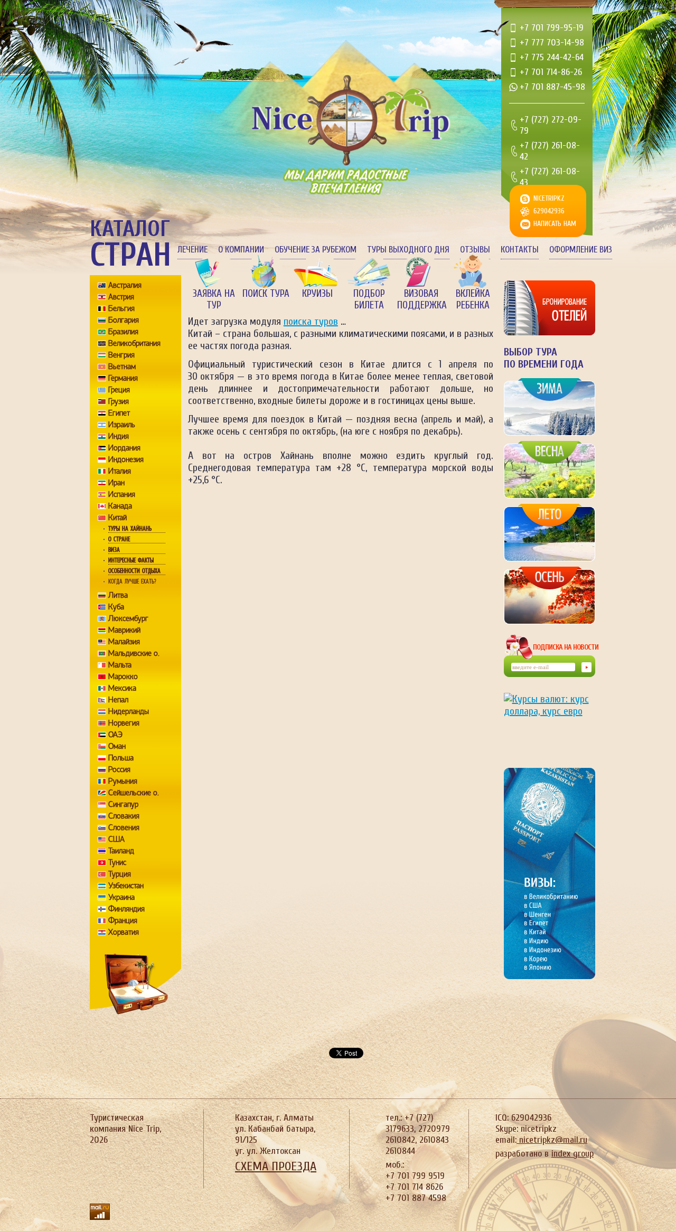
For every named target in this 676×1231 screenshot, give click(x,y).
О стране (119, 539)
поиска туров (311, 321)
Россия (119, 769)
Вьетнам (122, 366)
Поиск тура (265, 293)
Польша (121, 758)
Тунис (117, 862)
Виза (114, 549)
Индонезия (126, 459)
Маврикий (124, 630)
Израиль (121, 424)
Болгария (123, 320)
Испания (121, 494)
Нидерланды (128, 711)
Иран (116, 482)
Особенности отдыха (134, 571)
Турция (119, 874)
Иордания (124, 448)
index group (572, 1153)
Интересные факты (131, 560)
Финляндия (126, 909)
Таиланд (121, 851)
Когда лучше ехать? (132, 581)
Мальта (120, 665)
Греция (119, 389)
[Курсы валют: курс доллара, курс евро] (549, 722)
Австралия (125, 285)
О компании (241, 250)
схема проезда (275, 1166)
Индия (118, 436)
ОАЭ (115, 734)
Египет (119, 413)
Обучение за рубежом (315, 250)
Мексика (122, 688)
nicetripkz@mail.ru (552, 1139)
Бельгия (121, 308)
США (116, 839)
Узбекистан (126, 885)
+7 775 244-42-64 (552, 57)
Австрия (121, 297)
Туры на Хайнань (130, 528)
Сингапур (123, 804)
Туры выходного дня (408, 250)
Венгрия (121, 355)
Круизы (317, 293)
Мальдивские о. (133, 653)
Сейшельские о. (133, 792)
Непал (118, 699)
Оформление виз (580, 250)
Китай (117, 517)
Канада (120, 506)
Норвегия (123, 723)
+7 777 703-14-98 (552, 42)
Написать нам (554, 223)
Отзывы (475, 250)
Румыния (122, 781)
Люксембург (128, 618)
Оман (117, 746)
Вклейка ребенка (473, 299)
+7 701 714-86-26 (551, 72)
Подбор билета (369, 299)
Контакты (520, 250)
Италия (119, 471)
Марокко (123, 676)
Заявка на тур (214, 299)
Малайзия (124, 641)
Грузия (118, 401)
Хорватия (123, 932)
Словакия (123, 816)
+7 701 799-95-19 (552, 27)
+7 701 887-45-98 (552, 86)
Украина (121, 897)
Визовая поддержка (421, 299)
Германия (123, 378)
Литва (118, 595)
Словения (123, 827)
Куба (116, 607)
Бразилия (123, 331)
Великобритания (134, 343)
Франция (122, 920)
